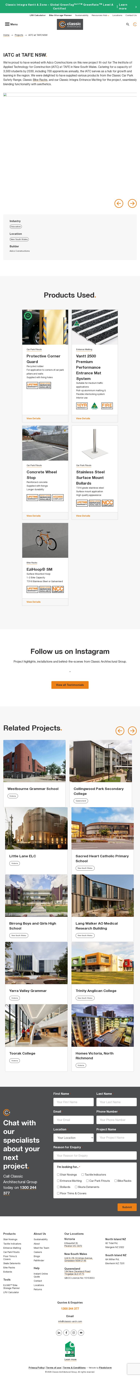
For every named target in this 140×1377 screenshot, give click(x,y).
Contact (38, 1280)
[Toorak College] (36, 1025)
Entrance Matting (84, 349)
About (37, 1243)
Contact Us (131, 15)
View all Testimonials (70, 684)
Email (58, 1111)
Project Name (106, 1129)
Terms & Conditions (74, 1367)
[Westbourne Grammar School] (34, 761)
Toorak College (22, 1053)
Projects (19, 35)
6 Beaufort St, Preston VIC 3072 (73, 1244)
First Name (62, 1093)
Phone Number (107, 1111)
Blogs (37, 1256)
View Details (34, 418)
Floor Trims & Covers (73, 1193)
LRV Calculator (11, 1292)
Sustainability (81, 15)
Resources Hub (99, 15)
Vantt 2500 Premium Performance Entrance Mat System (88, 367)
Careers (38, 1252)
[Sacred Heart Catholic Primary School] (102, 828)
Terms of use (53, 1367)
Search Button (128, 24)
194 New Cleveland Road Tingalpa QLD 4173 (77, 1272)
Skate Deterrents (88, 1187)
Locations (117, 15)
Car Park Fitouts (34, 349)
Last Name (104, 1093)
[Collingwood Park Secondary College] (100, 761)
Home (6, 35)
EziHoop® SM (39, 569)
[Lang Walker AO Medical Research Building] (102, 896)
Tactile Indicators (95, 1174)
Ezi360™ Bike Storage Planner (11, 1286)
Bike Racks (40, 79)
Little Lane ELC (22, 856)
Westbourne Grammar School (33, 788)
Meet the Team (41, 1248)
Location (60, 1129)
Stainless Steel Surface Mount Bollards (90, 477)
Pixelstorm (105, 1367)
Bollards (65, 1187)
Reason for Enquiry (67, 1147)
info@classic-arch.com (70, 1321)
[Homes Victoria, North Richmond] (102, 1025)
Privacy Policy (36, 1367)
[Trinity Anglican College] (102, 963)
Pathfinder (39, 1260)
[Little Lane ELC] (36, 828)
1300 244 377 (135, 24)
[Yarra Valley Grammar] (36, 963)
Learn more (70, 6)
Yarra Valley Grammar (28, 990)
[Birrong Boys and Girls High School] (36, 896)
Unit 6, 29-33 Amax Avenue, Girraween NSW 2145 (78, 1259)
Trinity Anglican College (96, 990)
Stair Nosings (68, 1174)
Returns (38, 1289)
